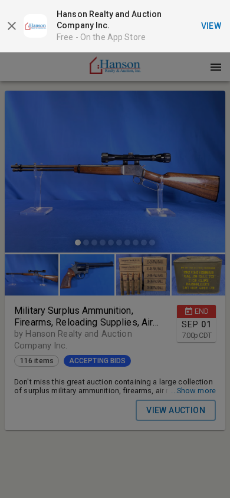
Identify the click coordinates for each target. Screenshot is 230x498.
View (211, 26)
